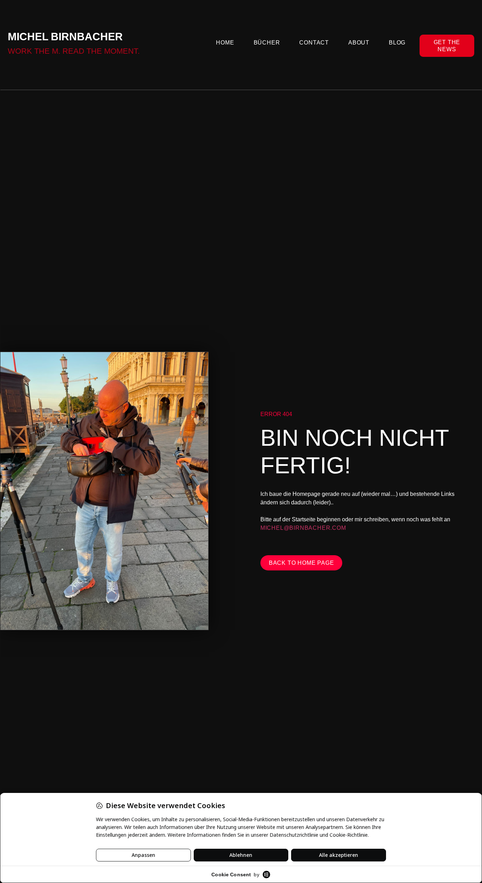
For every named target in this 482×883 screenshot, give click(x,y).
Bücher (267, 43)
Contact (314, 43)
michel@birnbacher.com (303, 528)
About (358, 43)
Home (225, 43)
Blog (397, 43)
